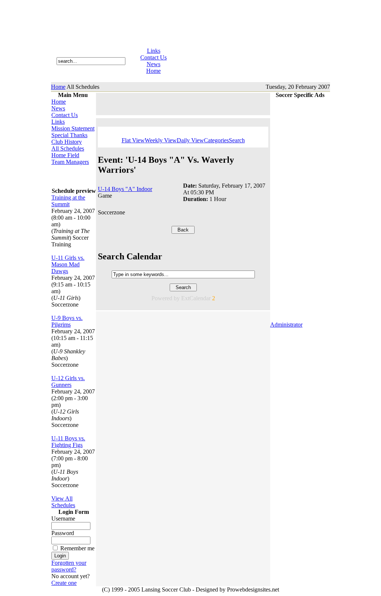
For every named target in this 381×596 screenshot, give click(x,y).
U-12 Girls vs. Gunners (68, 381)
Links (153, 51)
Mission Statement (73, 128)
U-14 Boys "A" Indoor (125, 189)
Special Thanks (69, 135)
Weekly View (161, 140)
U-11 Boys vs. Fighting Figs (68, 441)
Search (237, 140)
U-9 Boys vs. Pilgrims (67, 321)
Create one (64, 583)
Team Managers (70, 162)
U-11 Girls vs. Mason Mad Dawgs (67, 264)
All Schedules (67, 148)
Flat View (133, 140)
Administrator (286, 324)
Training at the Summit (68, 200)
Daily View (190, 140)
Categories (216, 140)
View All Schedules (63, 501)
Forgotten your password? (68, 566)
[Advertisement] (73, 176)
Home (153, 71)
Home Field (65, 155)
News (153, 64)
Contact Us (153, 57)
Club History (66, 142)
